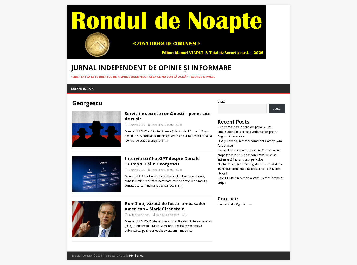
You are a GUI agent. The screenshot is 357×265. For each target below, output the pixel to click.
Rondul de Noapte (162, 125)
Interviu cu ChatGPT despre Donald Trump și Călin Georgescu (162, 161)
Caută (221, 101)
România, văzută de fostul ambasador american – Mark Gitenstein (165, 206)
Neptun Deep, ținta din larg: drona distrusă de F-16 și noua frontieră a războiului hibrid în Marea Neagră (250, 168)
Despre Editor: (82, 88)
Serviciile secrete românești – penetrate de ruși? (168, 116)
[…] (166, 141)
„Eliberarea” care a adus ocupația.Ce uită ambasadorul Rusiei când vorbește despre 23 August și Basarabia (248, 131)
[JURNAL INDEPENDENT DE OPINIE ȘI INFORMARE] (166, 57)
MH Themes (136, 255)
